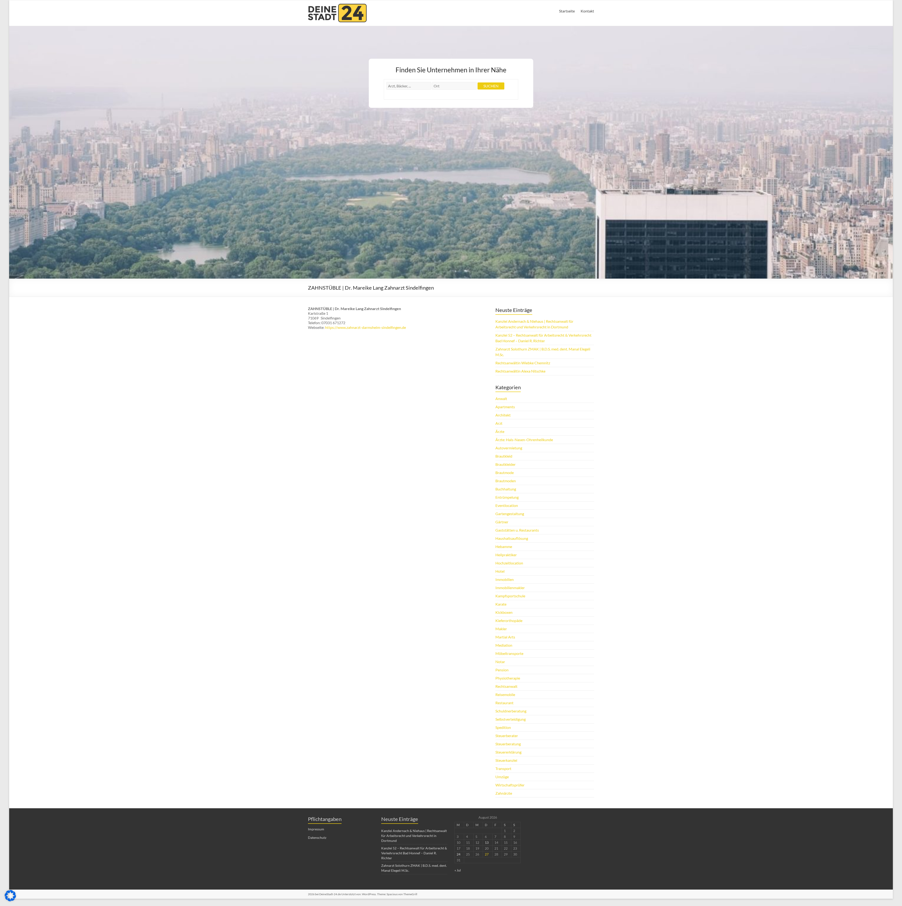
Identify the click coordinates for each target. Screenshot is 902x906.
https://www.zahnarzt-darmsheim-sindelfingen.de (365, 327)
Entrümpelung (507, 497)
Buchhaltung (505, 489)
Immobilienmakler (510, 587)
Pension (502, 670)
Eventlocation (506, 505)
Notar (500, 661)
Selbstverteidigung (510, 719)
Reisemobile (505, 694)
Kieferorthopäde (508, 620)
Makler (501, 628)
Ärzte (499, 431)
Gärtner (501, 522)
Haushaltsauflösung (511, 538)
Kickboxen (504, 612)
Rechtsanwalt (506, 686)
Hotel (500, 571)
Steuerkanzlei (506, 760)
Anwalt (501, 398)
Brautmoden (505, 480)
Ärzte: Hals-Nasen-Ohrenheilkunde (524, 439)
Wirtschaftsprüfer (510, 785)
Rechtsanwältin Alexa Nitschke (520, 371)
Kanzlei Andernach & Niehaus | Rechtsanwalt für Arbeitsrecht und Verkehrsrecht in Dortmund (414, 836)
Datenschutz (317, 838)
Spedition (503, 727)
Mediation (503, 645)
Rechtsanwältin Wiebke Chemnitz (522, 363)
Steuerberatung (508, 744)
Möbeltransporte (509, 653)
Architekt (503, 415)
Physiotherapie (507, 678)
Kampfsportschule (510, 596)
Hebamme (503, 546)
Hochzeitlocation (509, 563)
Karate (500, 604)
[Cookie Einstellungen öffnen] (10, 900)
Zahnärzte (503, 793)
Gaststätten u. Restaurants (517, 530)
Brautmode (504, 472)
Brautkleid (503, 456)
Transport (503, 768)
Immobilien (504, 579)
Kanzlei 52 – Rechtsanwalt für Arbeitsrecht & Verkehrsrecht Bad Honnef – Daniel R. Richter (414, 853)
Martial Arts (505, 637)
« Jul (458, 870)
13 (487, 842)
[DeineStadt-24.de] (337, 6)
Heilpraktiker (506, 554)
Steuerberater (506, 735)
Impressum (316, 829)
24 (458, 854)
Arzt (498, 423)
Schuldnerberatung (510, 711)
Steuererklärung (508, 752)
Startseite (567, 11)
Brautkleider (505, 464)
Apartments (505, 406)
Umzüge (502, 776)
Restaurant (504, 702)
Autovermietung (508, 448)
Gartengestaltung (509, 513)
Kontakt (587, 11)
